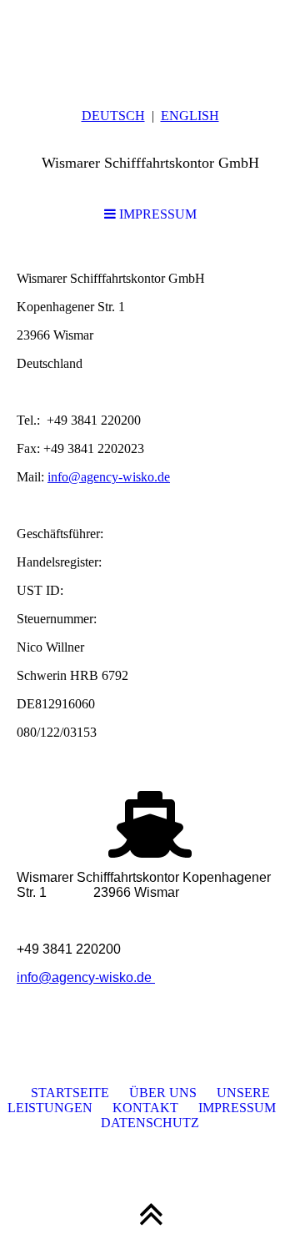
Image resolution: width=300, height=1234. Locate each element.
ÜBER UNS (163, 1092)
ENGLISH (190, 115)
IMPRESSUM (156, 214)
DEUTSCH (113, 115)
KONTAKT (135, 1108)
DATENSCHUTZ (150, 1123)
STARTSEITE (70, 1092)
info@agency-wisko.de (109, 477)
